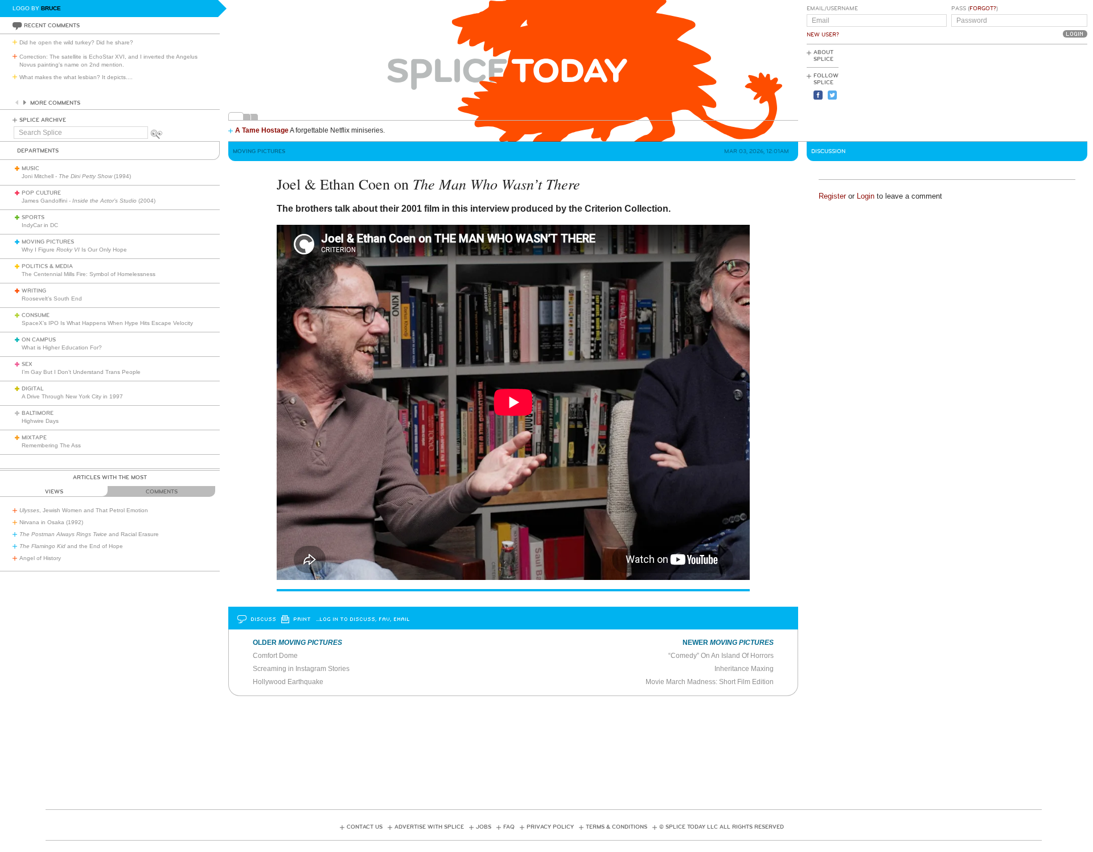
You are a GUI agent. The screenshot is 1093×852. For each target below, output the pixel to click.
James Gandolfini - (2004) (88, 200)
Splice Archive (42, 120)
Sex (27, 364)
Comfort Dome (275, 656)
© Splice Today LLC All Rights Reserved (721, 827)
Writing (34, 290)
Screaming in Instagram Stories (301, 669)
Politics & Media (47, 266)
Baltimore (38, 413)
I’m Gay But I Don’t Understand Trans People (81, 372)
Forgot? (982, 8)
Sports (33, 217)
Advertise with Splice (429, 827)
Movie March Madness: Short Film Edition (710, 682)
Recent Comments (52, 25)
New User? (823, 34)
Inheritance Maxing (744, 669)
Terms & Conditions (616, 827)
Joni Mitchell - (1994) (76, 176)
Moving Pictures (48, 241)
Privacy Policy (550, 827)
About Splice (823, 56)
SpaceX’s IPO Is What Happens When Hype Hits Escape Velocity (107, 323)
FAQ (509, 827)
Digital (33, 388)
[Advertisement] (1036, 91)
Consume (36, 315)
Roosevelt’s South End (52, 298)
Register (832, 196)
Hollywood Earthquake (288, 682)
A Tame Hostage (262, 130)
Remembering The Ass (51, 445)
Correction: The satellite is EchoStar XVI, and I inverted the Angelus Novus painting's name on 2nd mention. (108, 60)
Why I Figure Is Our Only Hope (74, 249)
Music (30, 168)
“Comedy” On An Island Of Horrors (721, 656)
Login (865, 196)
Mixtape (34, 437)
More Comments (55, 103)
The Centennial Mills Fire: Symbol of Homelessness (88, 274)
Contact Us (365, 827)
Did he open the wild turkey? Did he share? (76, 42)
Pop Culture (41, 193)
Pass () (974, 8)
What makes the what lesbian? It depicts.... (76, 77)
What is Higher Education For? (62, 347)
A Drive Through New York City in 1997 (72, 396)
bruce (51, 8)
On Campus (39, 339)
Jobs (483, 827)
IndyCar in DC (40, 225)
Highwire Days (40, 421)
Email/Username (832, 8)
